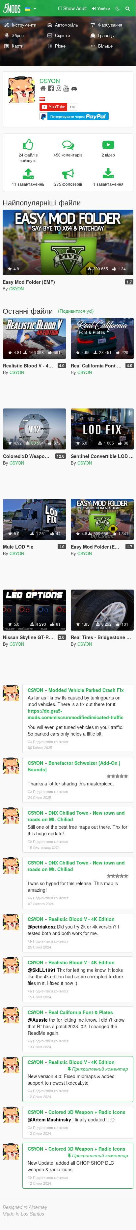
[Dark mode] (117, 8)
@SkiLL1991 (42, 970)
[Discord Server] (74, 88)
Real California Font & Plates (80, 1012)
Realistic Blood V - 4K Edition (81, 919)
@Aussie (38, 1019)
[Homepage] (43, 88)
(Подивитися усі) (76, 310)
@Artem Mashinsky (49, 1119)
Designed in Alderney (25, 1207)
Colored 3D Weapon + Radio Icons (86, 1112)
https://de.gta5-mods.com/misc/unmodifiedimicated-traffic (75, 713)
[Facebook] (51, 88)
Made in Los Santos (23, 1213)
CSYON (50, 80)
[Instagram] (58, 88)
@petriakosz (42, 926)
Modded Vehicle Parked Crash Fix (86, 690)
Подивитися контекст (50, 741)
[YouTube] (66, 88)
